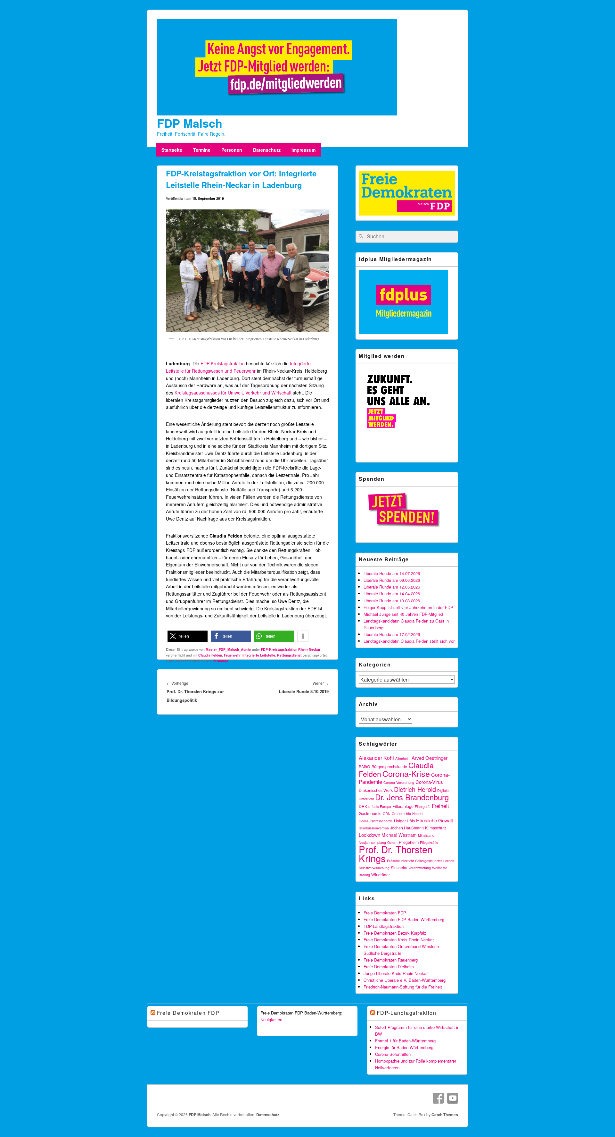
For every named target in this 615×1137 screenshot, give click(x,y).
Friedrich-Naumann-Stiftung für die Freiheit (403, 987)
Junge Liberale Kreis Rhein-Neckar (396, 973)
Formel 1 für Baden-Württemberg (405, 1041)
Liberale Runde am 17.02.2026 (392, 634)
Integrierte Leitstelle (258, 655)
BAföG (364, 766)
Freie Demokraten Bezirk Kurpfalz (395, 933)
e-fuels (373, 806)
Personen (231, 150)
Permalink (221, 660)
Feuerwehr (232, 655)
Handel (417, 813)
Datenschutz (267, 150)
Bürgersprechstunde (389, 766)
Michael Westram (399, 835)
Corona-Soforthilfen (393, 1054)
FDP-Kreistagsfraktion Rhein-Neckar (290, 649)
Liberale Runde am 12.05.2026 (392, 587)
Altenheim (402, 758)
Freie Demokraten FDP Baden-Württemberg (404, 919)
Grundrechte (401, 813)
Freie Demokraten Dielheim (389, 966)
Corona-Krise (406, 773)
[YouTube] (452, 1098)
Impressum (303, 150)
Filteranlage (403, 806)
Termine (201, 150)
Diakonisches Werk (376, 790)
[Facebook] (438, 1098)
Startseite (171, 150)
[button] (188, 636)
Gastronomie (370, 813)
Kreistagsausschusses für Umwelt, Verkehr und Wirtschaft (233, 392)
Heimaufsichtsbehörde (376, 821)
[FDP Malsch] (277, 113)
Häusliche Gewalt (434, 820)
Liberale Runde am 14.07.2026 (392, 573)
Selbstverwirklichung (374, 867)
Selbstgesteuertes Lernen (434, 860)
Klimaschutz (435, 828)
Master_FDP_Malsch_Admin (228, 649)
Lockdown (369, 834)
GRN (386, 813)
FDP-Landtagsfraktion (384, 926)
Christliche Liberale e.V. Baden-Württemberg (405, 980)
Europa (385, 806)
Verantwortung (419, 867)
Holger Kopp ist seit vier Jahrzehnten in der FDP (408, 607)
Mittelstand (426, 835)
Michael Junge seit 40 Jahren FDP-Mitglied (403, 614)
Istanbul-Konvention (374, 828)
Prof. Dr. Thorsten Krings (395, 853)
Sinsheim (399, 867)
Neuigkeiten (271, 1019)
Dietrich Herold (415, 789)
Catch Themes (444, 1114)
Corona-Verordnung (398, 782)
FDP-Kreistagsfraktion (223, 363)
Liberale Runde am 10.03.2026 (392, 601)
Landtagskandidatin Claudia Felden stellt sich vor (409, 641)
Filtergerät (422, 806)
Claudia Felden (210, 655)
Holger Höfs (404, 821)
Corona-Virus (429, 781)
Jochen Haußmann (407, 828)
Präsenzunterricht (400, 860)
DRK (363, 806)
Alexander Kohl (376, 757)
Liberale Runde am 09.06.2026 (392, 580)
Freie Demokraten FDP (385, 913)
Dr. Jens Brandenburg (412, 797)
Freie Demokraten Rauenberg (391, 960)
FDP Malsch (189, 123)
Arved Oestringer (429, 757)
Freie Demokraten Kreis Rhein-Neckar (399, 940)
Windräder (380, 875)
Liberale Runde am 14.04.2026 (392, 593)
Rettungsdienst (289, 655)
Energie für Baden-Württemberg (404, 1047)
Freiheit (440, 806)
